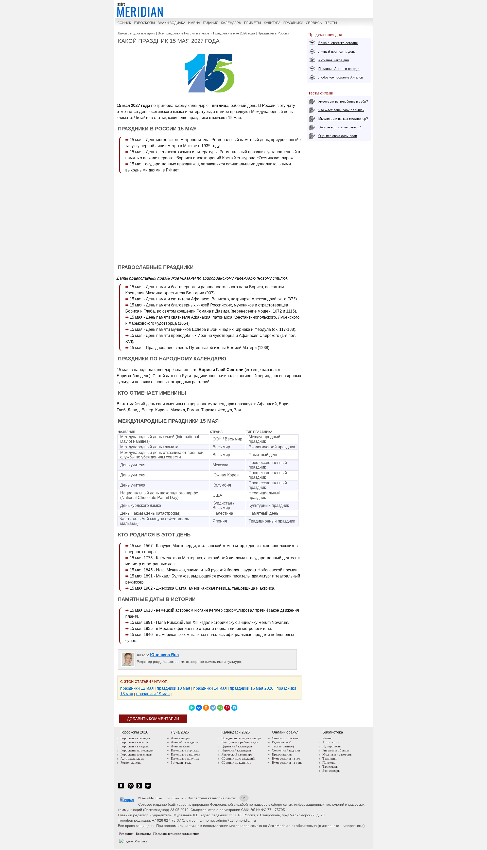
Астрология (330, 742)
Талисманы (330, 766)
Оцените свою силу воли (337, 136)
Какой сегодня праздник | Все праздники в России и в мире (163, 33)
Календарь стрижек (185, 750)
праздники (293, 23)
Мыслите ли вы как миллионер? (343, 119)
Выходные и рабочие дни (239, 742)
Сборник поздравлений (238, 758)
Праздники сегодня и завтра (241, 738)
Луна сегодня (180, 738)
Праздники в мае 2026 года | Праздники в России (251, 33)
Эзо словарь (331, 770)
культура (272, 23)
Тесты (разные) (283, 746)
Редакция (126, 834)
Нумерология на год (286, 758)
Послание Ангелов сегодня (339, 69)
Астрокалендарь (132, 758)
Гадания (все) (281, 742)
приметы (252, 23)
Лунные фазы (180, 746)
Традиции (329, 758)
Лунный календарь (184, 742)
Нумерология (331, 746)
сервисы (314, 23)
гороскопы (144, 23)
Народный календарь (236, 750)
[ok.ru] (139, 788)
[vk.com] (121, 788)
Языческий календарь (236, 754)
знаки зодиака (171, 23)
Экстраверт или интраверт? (339, 127)
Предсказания (282, 754)
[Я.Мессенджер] (192, 708)
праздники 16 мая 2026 (251, 688)
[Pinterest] (227, 708)
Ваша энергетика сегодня (338, 43)
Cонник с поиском (285, 738)
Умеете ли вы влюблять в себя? (343, 101)
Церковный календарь (237, 746)
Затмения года (181, 762)
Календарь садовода (185, 754)
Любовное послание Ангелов (340, 77)
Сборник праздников (236, 762)
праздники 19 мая (153, 694)
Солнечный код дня (286, 750)
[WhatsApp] (220, 708)
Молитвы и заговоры (337, 754)
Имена (327, 738)
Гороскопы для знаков (136, 754)
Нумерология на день (287, 762)
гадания (210, 23)
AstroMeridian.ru (153, 798)
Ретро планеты (131, 762)
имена (194, 23)
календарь (231, 23)
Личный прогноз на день (337, 51)
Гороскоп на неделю (134, 746)
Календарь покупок (185, 758)
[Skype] (234, 708)
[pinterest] (130, 788)
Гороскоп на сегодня (135, 738)
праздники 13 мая (173, 688)
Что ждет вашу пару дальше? (341, 110)
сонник (124, 23)
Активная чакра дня (333, 60)
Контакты (143, 834)
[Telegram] (213, 708)
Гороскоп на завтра (134, 742)
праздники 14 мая (210, 688)
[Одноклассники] (206, 708)
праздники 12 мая (137, 688)
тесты (331, 23)
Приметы (329, 762)
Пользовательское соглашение (176, 834)
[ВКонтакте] (199, 708)
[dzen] (148, 788)
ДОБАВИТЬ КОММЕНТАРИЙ (153, 719)
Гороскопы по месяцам (136, 750)
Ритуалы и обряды (335, 750)
